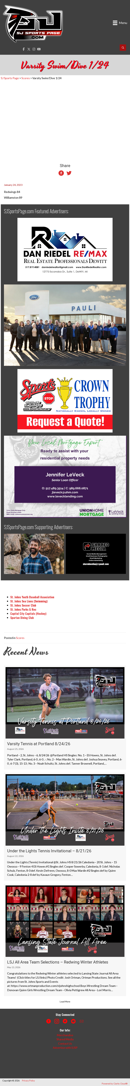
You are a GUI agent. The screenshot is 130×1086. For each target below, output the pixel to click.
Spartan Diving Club (22, 618)
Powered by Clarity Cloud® (115, 1083)
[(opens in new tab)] (65, 249)
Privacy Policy (28, 1080)
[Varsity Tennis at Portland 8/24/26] (65, 717)
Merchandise (65, 1035)
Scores (20, 638)
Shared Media (65, 1039)
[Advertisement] (59, 1063)
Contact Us (65, 1043)
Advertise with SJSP (65, 1047)
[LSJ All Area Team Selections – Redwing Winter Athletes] (65, 940)
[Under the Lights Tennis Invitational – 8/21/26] (65, 827)
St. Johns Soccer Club (23, 605)
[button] (24, 49)
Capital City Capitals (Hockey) (28, 613)
